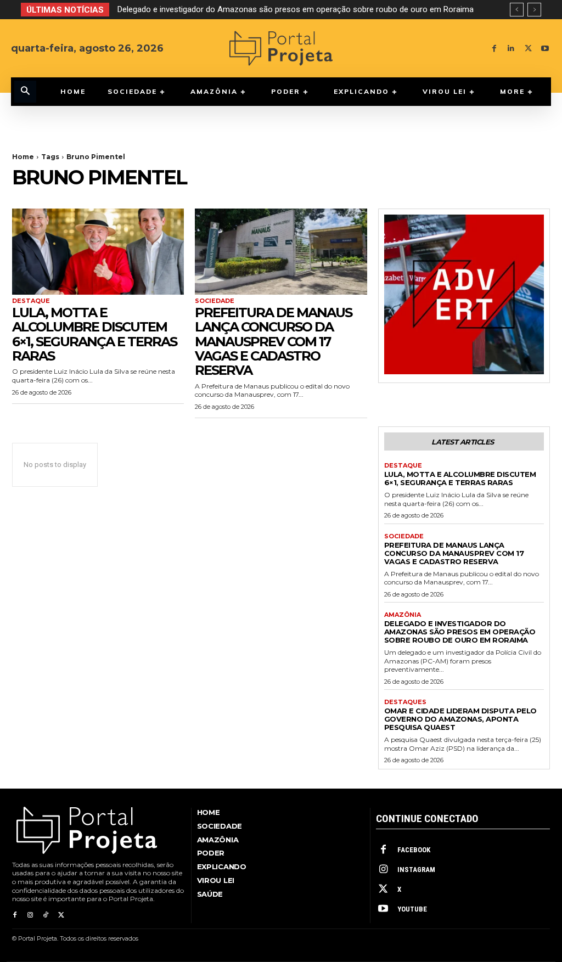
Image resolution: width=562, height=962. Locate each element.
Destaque (31, 301)
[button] (25, 92)
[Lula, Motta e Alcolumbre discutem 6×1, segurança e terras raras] (98, 252)
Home (23, 157)
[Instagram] (30, 915)
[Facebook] (494, 48)
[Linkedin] (511, 48)
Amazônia (402, 614)
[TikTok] (45, 915)
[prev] (517, 9)
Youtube (412, 909)
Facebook (413, 850)
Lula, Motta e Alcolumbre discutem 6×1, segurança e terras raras (94, 334)
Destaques (405, 702)
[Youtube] (545, 48)
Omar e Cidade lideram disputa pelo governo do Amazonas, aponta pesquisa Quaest (277, 9)
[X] (528, 48)
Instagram (416, 869)
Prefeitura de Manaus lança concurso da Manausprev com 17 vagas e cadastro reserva (273, 342)
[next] (534, 9)
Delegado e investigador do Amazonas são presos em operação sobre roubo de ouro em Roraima (460, 631)
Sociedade (214, 301)
